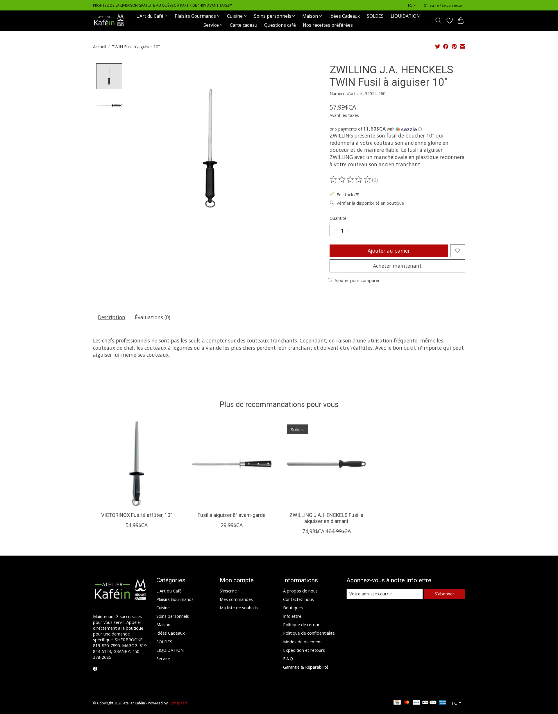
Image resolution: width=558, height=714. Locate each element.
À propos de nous (300, 591)
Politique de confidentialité (309, 633)
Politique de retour (301, 624)
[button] (397, 129)
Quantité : (339, 218)
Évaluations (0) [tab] (152, 317)
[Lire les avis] (351, 179)
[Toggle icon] (438, 20)
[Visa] (416, 703)
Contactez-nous (298, 599)
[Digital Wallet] (429, 703)
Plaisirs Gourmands (175, 599)
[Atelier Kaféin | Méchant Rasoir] (109, 20)
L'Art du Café (169, 591)
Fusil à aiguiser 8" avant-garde (232, 515)
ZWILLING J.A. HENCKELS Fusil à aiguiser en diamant (326, 518)
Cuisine (163, 608)
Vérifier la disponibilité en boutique (370, 203)
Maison (163, 624)
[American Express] (442, 703)
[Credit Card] (397, 703)
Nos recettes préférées (328, 25)
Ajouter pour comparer (357, 280)
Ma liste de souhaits (239, 608)
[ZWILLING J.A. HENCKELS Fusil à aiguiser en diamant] (326, 463)
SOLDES (375, 16)
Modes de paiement (302, 642)
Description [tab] (111, 317)
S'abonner (444, 594)
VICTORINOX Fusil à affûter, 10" (136, 515)
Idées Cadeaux (344, 16)
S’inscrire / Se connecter (443, 5)
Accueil (99, 46)
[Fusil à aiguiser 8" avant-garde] (231, 463)
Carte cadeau (243, 25)
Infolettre (292, 616)
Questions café (280, 25)
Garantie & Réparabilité (305, 667)
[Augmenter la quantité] (349, 230)
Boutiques (293, 608)
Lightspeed (178, 703)
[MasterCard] (407, 703)
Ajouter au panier (389, 250)
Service (163, 658)
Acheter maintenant (397, 265)
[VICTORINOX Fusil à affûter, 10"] (136, 463)
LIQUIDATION (405, 16)
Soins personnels (172, 616)
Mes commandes (236, 599)
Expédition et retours (304, 650)
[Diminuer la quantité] (336, 230)
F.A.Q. (288, 658)
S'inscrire (228, 591)
